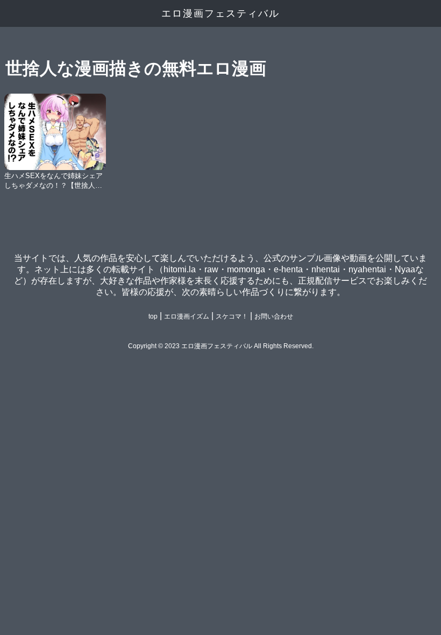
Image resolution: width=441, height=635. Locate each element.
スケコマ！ (232, 316)
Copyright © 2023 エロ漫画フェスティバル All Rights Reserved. (221, 346)
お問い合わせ (273, 316)
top (153, 316)
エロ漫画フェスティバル (220, 13)
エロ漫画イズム (186, 316)
